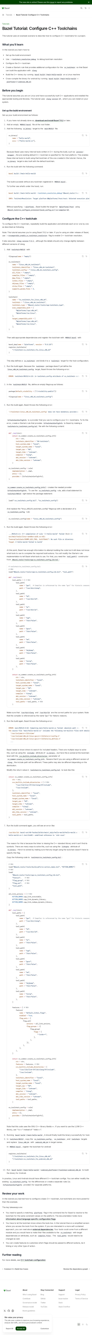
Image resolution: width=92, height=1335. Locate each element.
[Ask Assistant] (86, 135)
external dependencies (43, 1229)
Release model (28, 1307)
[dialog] (27, 1323)
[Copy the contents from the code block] (82, 135)
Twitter (43, 1303)
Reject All (9, 1328)
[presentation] (48, 195)
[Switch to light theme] (82, 1324)
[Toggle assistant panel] (86, 8)
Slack (61, 1303)
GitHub (43, 1299)
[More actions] (89, 8)
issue (52, 2)
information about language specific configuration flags (31, 1219)
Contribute (26, 1299)
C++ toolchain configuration (33, 1260)
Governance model (30, 1303)
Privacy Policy (80, 1294)
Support (62, 1294)
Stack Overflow (64, 1307)
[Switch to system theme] (78, 1324)
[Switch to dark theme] (86, 1324)
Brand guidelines (29, 1311)
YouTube (44, 1307)
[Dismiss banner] (88, 2)
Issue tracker (63, 1299)
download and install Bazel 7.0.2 (49, 120)
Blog (42, 1294)
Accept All (21, 1328)
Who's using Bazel (29, 1294)
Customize (45, 1328)
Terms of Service (81, 1299)
